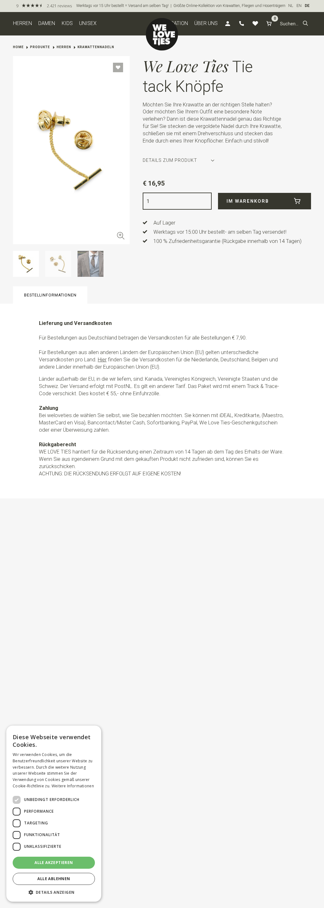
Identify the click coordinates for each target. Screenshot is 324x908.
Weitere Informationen (73, 786)
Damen (46, 23)
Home (18, 47)
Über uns (206, 23)
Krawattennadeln (96, 47)
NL (290, 5)
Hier (102, 360)
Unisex (88, 23)
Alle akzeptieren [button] (53, 862)
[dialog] (53, 814)
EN (299, 5)
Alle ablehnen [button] (53, 878)
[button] (305, 23)
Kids (67, 23)
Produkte (40, 47)
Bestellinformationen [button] (50, 295)
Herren (22, 23)
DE (307, 5)
